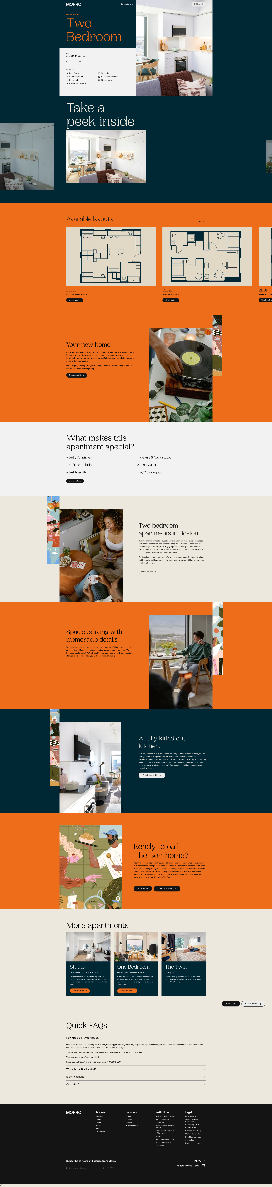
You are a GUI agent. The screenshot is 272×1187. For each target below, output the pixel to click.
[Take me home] (73, 4)
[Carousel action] (106, 156)
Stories (148, 4)
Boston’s (155, 552)
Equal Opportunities (193, 1137)
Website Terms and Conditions (192, 1120)
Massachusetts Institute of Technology (165, 1132)
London (129, 1122)
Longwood (160, 1145)
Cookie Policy (190, 1128)
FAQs (98, 1126)
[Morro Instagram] (197, 1165)
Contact (99, 1122)
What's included (147, 572)
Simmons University (163, 1142)
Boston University (162, 1119)
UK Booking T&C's (192, 1125)
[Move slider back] (200, 221)
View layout (73, 300)
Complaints (189, 1140)
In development (132, 1126)
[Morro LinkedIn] (203, 1165)
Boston (128, 1116)
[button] (136, 1038)
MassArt (159, 1136)
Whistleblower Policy (193, 1131)
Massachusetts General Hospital (165, 1127)
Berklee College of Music (165, 1116)
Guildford (129, 1119)
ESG (97, 1129)
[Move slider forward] (204, 221)
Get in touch (198, 4)
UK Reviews (100, 1132)
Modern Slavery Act (192, 1134)
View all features (75, 481)
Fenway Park (160, 1122)
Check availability (75, 375)
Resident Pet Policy (192, 1143)
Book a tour (142, 888)
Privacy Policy (190, 1116)
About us (139, 4)
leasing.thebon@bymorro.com (85, 1062)
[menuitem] (127, 4)
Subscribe (109, 1168)
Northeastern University (165, 1139)
